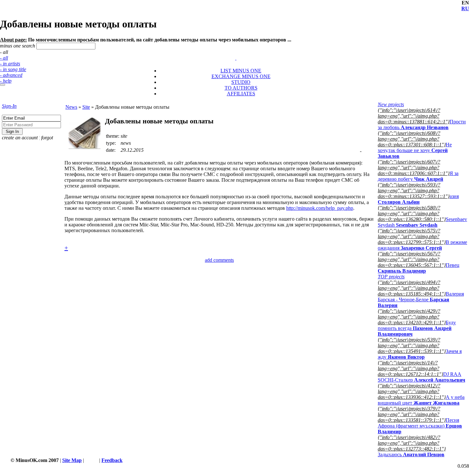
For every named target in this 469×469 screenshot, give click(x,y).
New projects (391, 104)
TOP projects (391, 276)
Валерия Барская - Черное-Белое (421, 299)
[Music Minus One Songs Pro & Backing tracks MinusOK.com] (235, 58)
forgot (47, 137)
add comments (219, 260)
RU (465, 8)
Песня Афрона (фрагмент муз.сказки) (420, 425)
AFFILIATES (241, 93)
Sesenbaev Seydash (422, 222)
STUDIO (240, 82)
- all (4, 58)
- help (5, 81)
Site (86, 107)
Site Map (72, 460)
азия (418, 199)
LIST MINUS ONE (240, 70)
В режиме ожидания (422, 245)
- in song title (13, 69)
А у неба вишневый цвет (421, 400)
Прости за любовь (422, 124)
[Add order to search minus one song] (233, 52)
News (71, 107)
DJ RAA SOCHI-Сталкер (421, 377)
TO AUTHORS (241, 88)
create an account (20, 137)
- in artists (10, 63)
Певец (418, 268)
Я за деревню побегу (418, 176)
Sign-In (9, 106)
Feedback (112, 460)
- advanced (11, 75)
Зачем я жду (420, 354)
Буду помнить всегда (417, 328)
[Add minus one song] (236, 52)
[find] (2, 85)
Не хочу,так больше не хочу (415, 150)
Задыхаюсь (411, 454)
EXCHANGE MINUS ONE (241, 76)
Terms (91, 460)
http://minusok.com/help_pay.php (319, 208)
